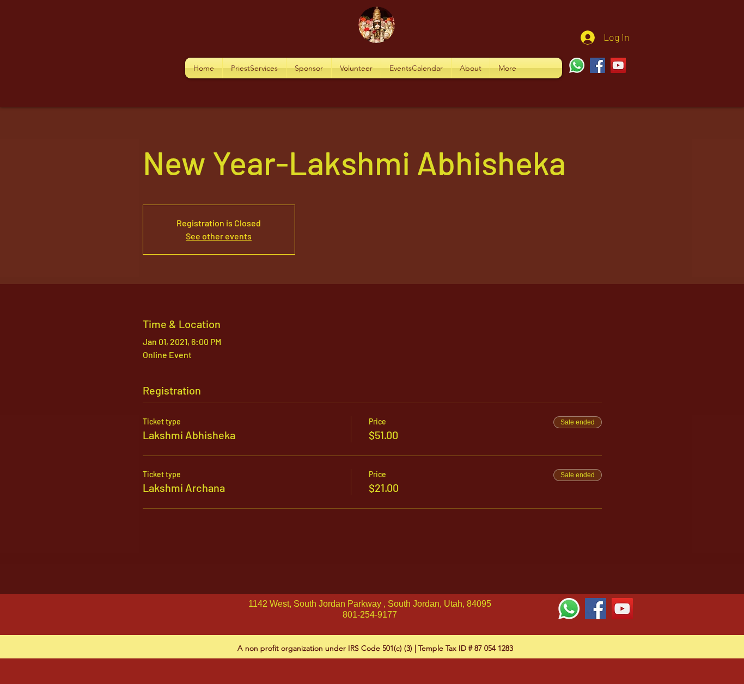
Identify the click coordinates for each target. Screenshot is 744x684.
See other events (219, 236)
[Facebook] (597, 65)
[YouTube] (618, 65)
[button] (254, 68)
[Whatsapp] (576, 65)
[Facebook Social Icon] (595, 608)
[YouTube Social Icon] (622, 608)
